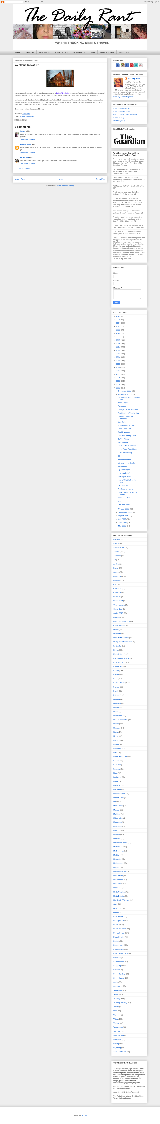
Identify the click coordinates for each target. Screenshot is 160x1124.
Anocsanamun (25, 144)
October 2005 (124, 509)
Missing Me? (123, 466)
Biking (115, 568)
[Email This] (15, 120)
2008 (118, 378)
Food (115, 679)
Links (115, 773)
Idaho (115, 732)
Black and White (124, 498)
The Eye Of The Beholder (128, 409)
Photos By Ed (118, 933)
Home (17, 52)
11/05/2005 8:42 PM (27, 139)
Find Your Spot (124, 505)
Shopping (117, 966)
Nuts (119, 501)
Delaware (117, 634)
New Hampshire (119, 871)
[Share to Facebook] (23, 120)
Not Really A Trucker (121, 900)
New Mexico (118, 880)
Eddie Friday (118, 654)
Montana (116, 839)
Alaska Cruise (118, 547)
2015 (118, 354)
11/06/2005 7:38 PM (27, 153)
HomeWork (117, 716)
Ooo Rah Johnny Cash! (127, 435)
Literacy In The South (126, 463)
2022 (118, 330)
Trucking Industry (120, 1003)
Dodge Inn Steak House (122, 642)
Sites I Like (124, 52)
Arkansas (117, 556)
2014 (118, 357)
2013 (118, 361)
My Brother (117, 847)
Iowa (115, 753)
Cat (114, 584)
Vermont (116, 1015)
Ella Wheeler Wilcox (121, 658)
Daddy (115, 629)
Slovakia (116, 970)
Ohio (115, 904)
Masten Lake (118, 798)
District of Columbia (121, 638)
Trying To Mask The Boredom (125, 417)
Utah (115, 1011)
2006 (118, 385)
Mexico (116, 810)
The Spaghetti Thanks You (128, 413)
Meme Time (118, 806)
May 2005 (122, 526)
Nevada (116, 867)
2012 (118, 364)
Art (114, 560)
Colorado (117, 597)
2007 (118, 381)
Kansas (116, 761)
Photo (22, 116)
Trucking (116, 999)
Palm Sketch (118, 917)
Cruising (116, 617)
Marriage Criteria (124, 477)
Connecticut (118, 601)
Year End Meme (119, 1052)
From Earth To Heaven (127, 446)
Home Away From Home (127, 449)
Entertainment (118, 662)
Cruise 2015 (118, 613)
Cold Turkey (122, 422)
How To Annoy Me (120, 720)
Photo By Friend (119, 929)
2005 (118, 388)
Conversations (119, 605)
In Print (116, 740)
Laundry (116, 769)
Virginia (116, 1023)
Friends (116, 695)
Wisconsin (117, 1039)
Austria (116, 564)
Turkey (116, 1007)
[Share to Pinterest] (25, 120)
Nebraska (117, 859)
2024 (118, 323)
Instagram (117, 748)
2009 (118, 374)
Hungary (116, 728)
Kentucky (117, 765)
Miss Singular (123, 442)
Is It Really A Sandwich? (127, 425)
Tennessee (30, 116)
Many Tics (117, 785)
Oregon (116, 912)
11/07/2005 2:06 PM (27, 164)
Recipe (116, 941)
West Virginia (118, 1035)
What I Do (30, 52)
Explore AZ (117, 666)
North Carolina (119, 892)
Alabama (116, 539)
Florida (116, 675)
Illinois (115, 736)
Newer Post (20, 179)
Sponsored (117, 986)
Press (92, 52)
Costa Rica (117, 609)
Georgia (116, 699)
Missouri (116, 830)
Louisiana (117, 777)
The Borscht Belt (124, 429)
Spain (115, 982)
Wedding (116, 1031)
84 (119, 456)
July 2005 (122, 519)
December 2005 (125, 391)
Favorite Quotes (107, 52)
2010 (118, 371)
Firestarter (122, 406)
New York (117, 884)
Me (114, 802)
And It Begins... (124, 403)
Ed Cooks (117, 646)
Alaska (116, 543)
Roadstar (117, 957)
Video (115, 1019)
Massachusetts (119, 793)
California (117, 576)
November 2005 (125, 394)
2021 (118, 333)
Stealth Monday (124, 432)
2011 (118, 367)
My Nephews (118, 851)
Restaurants (118, 945)
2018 (118, 343)
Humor (116, 724)
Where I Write (79, 52)
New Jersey (118, 875)
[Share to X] (20, 120)
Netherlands (118, 863)
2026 (118, 316)
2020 (118, 337)
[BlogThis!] (18, 120)
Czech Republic (119, 625)
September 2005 (125, 512)
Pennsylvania (118, 921)
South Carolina (119, 974)
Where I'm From (61, 52)
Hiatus (115, 711)
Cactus (116, 572)
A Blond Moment (124, 459)
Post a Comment (24, 168)
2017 (118, 347)
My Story (116, 855)
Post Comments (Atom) (65, 186)
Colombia (117, 593)
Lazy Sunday (123, 485)
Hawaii (116, 707)
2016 (118, 350)
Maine (115, 781)
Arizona (116, 552)
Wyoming (117, 1048)
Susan (22, 131)
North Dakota (118, 896)
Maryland (117, 789)
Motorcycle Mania (120, 843)
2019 (118, 340)
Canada (116, 580)
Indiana (116, 744)
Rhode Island (118, 949)
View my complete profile (123, 97)
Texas (115, 994)
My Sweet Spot (124, 470)
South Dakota (118, 978)
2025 (118, 320)
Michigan (116, 814)
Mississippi (117, 826)
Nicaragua (117, 888)
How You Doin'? (124, 473)
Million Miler (118, 818)
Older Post (100, 179)
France (116, 687)
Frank (115, 691)
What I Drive (44, 52)
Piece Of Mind (118, 937)
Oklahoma (117, 908)
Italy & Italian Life (120, 757)
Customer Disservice (121, 621)
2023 (118, 326)
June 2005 (122, 523)
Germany (117, 703)
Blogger (84, 1115)
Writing (116, 1044)
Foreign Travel (119, 683)
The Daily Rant (133, 79)
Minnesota (117, 822)
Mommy (116, 835)
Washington (118, 1027)
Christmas (117, 589)
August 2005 (123, 516)
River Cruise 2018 (120, 953)
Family (116, 671)
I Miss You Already (125, 453)
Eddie (115, 650)
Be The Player (123, 439)
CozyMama (24, 157)
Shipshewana (118, 962)
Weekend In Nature (125, 489)
